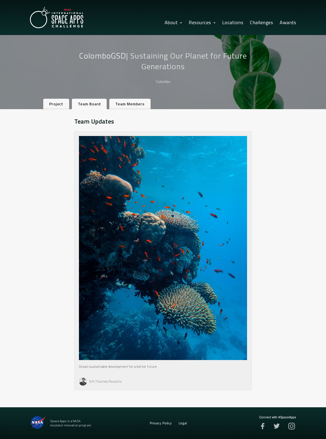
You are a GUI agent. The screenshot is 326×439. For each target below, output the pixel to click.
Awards (288, 23)
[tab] (56, 104)
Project (56, 104)
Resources (200, 23)
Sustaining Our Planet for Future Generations (188, 60)
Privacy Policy (161, 423)
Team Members (130, 104)
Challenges (261, 23)
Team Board (89, 104)
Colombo (163, 81)
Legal (183, 423)
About (171, 23)
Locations (233, 23)
